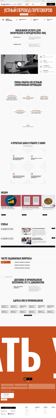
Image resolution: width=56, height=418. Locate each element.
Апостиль (10, 4)
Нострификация (27, 411)
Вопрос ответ (45, 413)
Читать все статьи (28, 246)
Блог (44, 414)
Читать (53, 228)
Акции (51, 1)
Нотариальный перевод (20, 4)
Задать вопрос (32, 14)
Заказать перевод (24, 14)
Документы (45, 411)
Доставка (48, 1)
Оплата (54, 1)
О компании (45, 408)
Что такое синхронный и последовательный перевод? (37, 238)
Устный (26, 412)
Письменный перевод (27, 4)
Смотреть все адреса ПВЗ (28, 315)
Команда (45, 409)
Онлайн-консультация (51, 4)
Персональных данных (11, 391)
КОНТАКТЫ (53, 407)
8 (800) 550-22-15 (43, 4)
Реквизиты (45, 412)
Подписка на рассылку (8, 407)
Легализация (15, 4)
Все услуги (33, 4)
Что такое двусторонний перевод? (38, 228)
